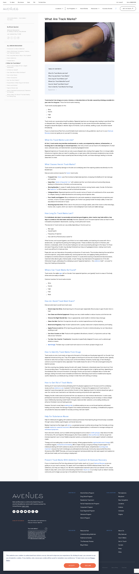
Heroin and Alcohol (12, 85)
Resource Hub (84, 530)
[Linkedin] (21, 511)
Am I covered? (120, 2)
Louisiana (121, 503)
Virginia (120, 514)
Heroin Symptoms (12, 77)
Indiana (120, 507)
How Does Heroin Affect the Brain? (16, 72)
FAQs (119, 552)
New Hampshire (122, 500)
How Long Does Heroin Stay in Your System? (19, 55)
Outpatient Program (86, 507)
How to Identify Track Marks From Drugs (60, 87)
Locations (58, 8)
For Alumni (12, 2)
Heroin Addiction (11, 58)
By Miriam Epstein (13, 27)
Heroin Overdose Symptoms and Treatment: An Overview (19, 91)
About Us (121, 530)
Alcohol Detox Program (87, 493)
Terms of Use (105, 567)
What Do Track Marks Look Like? (58, 73)
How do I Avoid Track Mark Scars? (58, 84)
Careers (5, 2)
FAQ (34, 2)
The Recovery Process (86, 541)
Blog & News (84, 545)
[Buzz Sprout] (29, 511)
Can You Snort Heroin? (13, 80)
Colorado (121, 511)
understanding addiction (12, 18)
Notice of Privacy (115, 567)
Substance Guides (86, 538)
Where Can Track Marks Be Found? (59, 81)
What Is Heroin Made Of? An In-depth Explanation (17, 66)
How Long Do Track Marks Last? (58, 78)
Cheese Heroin (11, 60)
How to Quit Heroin (12, 75)
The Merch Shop (41, 2)
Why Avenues (21, 2)
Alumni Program (85, 518)
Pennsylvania (122, 493)
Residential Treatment (87, 500)
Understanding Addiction (87, 534)
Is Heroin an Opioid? (12, 70)
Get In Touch (122, 541)
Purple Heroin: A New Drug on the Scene (18, 82)
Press (119, 548)
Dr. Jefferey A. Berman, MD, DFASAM (16, 31)
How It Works (84, 8)
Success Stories (107, 8)
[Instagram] (17, 511)
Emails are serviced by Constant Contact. (37, 538)
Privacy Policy (124, 567)
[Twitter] (32, 511)
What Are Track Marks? (14, 63)
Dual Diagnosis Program (87, 511)
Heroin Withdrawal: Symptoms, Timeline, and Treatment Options (18, 52)
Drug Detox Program (86, 496)
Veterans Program (85, 514)
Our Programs (71, 8)
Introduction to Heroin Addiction (16, 48)
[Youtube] (25, 511)
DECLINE (88, 565)
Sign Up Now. (46, 529)
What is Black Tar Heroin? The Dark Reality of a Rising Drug (18, 95)
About (28, 2)
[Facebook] (14, 511)
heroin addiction (23, 18)
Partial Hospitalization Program (87, 503)
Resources (94, 8)
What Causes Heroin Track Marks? (58, 76)
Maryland (121, 496)
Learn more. (25, 506)
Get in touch (127, 8)
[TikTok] (36, 511)
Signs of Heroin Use (12, 88)
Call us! (131, 2)
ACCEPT (72, 565)
